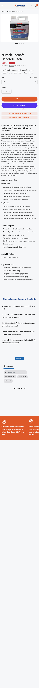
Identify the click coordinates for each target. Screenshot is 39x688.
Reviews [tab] (8, 366)
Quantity (4, 87)
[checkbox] (8, 381)
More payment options (20, 109)
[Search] (32, 5)
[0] (35, 6)
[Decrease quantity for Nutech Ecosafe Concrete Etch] (3, 91)
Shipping (11, 66)
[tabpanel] (20, 390)
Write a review (19, 358)
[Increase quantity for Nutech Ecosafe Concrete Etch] (9, 91)
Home (3, 11)
